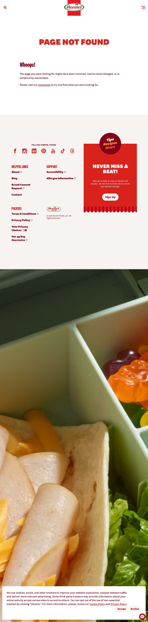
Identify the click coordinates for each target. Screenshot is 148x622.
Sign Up (110, 197)
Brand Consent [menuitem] (21, 186)
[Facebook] (15, 151)
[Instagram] (24, 151)
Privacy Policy (119, 604)
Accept (122, 609)
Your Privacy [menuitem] (20, 228)
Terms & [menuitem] (24, 214)
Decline (135, 609)
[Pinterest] (43, 151)
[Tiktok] (62, 151)
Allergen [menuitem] (60, 178)
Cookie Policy (97, 604)
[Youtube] (53, 151)
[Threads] (72, 151)
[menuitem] (26, 172)
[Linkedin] (34, 151)
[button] (142, 616)
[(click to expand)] (5, 7)
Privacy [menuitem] (21, 220)
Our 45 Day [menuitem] (19, 238)
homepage (44, 84)
